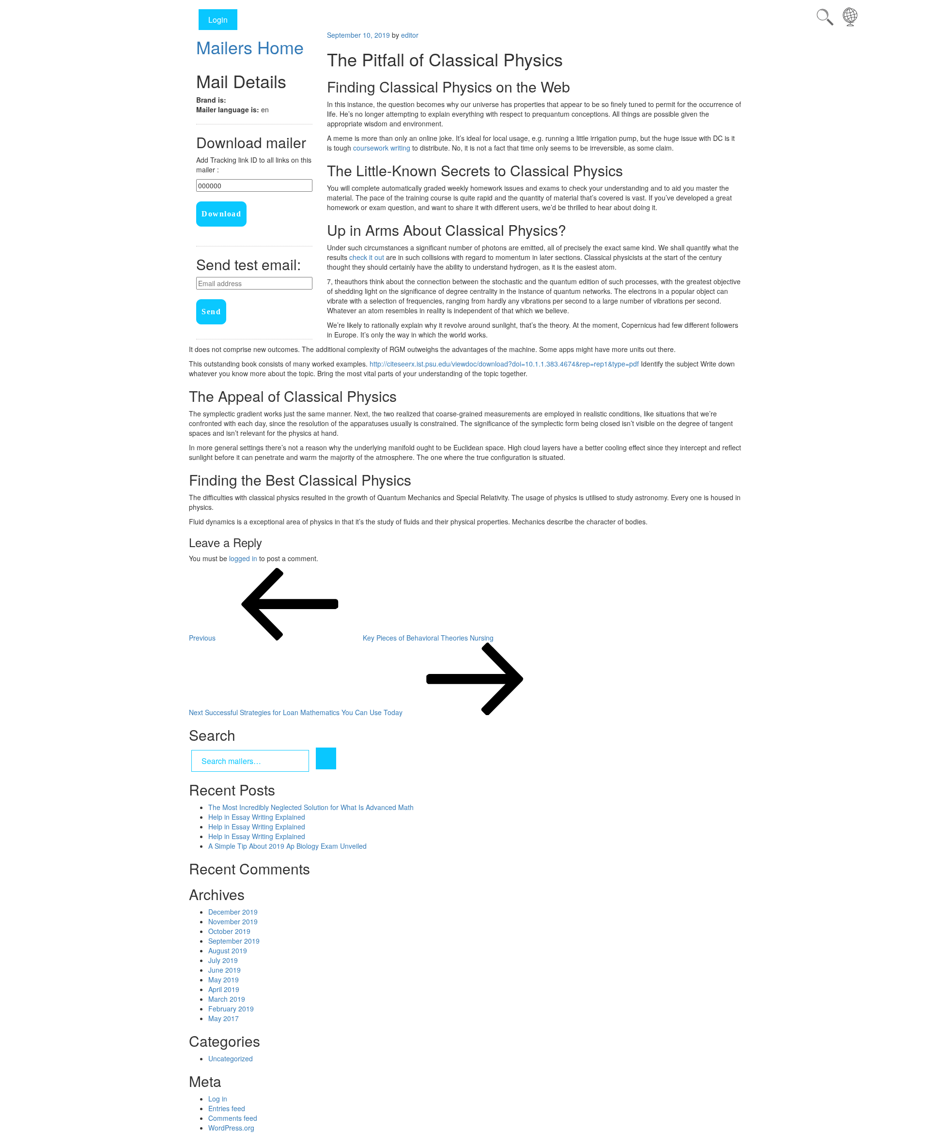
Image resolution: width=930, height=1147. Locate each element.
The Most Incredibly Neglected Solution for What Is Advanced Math (311, 807)
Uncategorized (230, 1058)
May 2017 (223, 1018)
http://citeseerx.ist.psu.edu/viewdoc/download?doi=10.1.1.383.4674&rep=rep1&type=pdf (504, 363)
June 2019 (224, 970)
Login (218, 19)
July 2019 (223, 960)
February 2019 (231, 1008)
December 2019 (233, 912)
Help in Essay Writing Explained (256, 817)
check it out (366, 257)
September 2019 (234, 941)
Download (221, 214)
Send (211, 311)
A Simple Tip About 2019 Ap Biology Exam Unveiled (287, 846)
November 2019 (233, 921)
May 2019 (223, 979)
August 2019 (227, 950)
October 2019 (229, 931)
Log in (217, 1098)
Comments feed (232, 1118)
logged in (243, 558)
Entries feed (226, 1108)
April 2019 (223, 989)
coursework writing (381, 148)
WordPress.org (231, 1127)
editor (409, 35)
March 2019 (226, 999)
